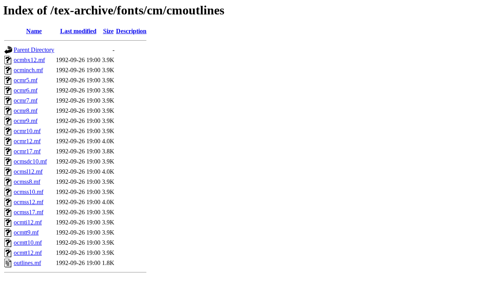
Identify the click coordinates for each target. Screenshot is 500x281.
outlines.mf (27, 263)
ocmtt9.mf (26, 232)
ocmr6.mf (26, 90)
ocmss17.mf (28, 212)
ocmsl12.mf (28, 171)
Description (131, 31)
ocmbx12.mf (29, 60)
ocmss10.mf (28, 192)
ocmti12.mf (28, 222)
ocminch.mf (28, 70)
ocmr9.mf (26, 120)
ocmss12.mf (28, 202)
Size (108, 31)
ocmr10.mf (27, 131)
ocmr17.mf (27, 151)
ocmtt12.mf (28, 252)
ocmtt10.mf (28, 242)
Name (34, 31)
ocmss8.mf (27, 181)
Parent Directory (34, 49)
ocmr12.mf (27, 141)
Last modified (78, 31)
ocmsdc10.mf (30, 161)
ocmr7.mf (26, 100)
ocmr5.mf (26, 80)
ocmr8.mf (26, 110)
